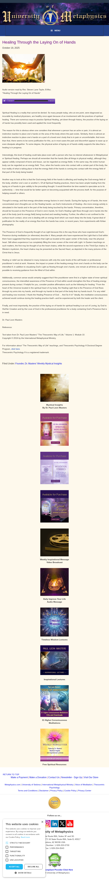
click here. (15, 349)
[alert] (24, 848)
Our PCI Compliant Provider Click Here (54, 870)
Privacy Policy (56, 790)
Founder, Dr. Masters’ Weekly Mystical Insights (38, 363)
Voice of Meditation (83, 784)
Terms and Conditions (27, 790)
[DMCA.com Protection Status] (54, 867)
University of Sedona (31, 784)
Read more (25, 837)
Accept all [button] (14, 866)
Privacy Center (84, 790)
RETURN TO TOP (11, 774)
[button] (24, 872)
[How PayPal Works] (54, 808)
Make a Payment (19, 777)
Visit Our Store (91, 777)
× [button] (42, 822)
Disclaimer (44, 790)
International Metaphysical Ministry (57, 784)
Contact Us (53, 777)
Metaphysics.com (13, 784)
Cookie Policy (70, 790)
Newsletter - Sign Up (71, 777)
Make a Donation (38, 777)
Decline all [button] (33, 866)
